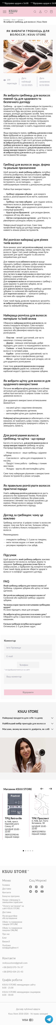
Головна (6, 20)
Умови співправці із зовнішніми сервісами (12, 901)
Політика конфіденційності (10, 946)
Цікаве (20, 20)
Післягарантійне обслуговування (9, 917)
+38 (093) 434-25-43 (12, 971)
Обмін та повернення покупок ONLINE (12, 929)
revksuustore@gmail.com (14, 963)
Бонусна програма (11, 896)
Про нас (6, 934)
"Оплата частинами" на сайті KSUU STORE (13, 907)
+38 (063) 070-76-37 (12, 967)
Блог (14, 20)
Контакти (6, 892)
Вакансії (6, 941)
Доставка (6, 889)
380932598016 (39, 831)
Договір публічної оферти (28, 1009)
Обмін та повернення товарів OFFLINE (12, 923)
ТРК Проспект (40, 818)
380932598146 (12, 834)
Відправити (28, 692)
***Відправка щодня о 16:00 (15, 3)
